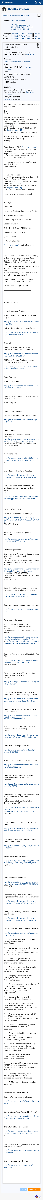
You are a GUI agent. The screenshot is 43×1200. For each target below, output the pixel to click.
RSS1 (31, 1190)
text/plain (8, 99)
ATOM (23, 1190)
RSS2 (37, 1190)
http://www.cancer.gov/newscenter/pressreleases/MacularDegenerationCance (21, 642)
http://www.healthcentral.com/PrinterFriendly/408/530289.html (21, 766)
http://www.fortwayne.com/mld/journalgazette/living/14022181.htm (21, 540)
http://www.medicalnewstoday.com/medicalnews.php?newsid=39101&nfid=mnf (21, 902)
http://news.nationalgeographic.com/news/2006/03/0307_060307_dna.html (21, 1117)
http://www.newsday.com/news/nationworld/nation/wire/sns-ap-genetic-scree (21, 440)
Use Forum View (18, 21)
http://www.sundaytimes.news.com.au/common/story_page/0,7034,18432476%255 (21, 883)
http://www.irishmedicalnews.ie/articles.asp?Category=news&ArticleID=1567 (21, 1132)
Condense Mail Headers (21, 29)
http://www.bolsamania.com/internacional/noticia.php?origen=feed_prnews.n (21, 570)
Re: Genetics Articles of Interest (17, 62)
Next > (29, 34)
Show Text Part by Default (22, 27)
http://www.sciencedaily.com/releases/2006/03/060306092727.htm (21, 717)
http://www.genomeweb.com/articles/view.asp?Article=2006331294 (21, 355)
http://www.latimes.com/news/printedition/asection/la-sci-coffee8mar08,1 (21, 661)
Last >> (37, 34)
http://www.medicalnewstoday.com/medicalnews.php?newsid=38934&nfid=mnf (21, 700)
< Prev (22, 34)
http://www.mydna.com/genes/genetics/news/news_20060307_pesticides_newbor (21, 862)
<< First (15, 34)
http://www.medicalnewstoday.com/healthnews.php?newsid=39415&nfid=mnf (21, 830)
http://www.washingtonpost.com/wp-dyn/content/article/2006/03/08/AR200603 (21, 520)
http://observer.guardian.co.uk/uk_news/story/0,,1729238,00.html (21, 333)
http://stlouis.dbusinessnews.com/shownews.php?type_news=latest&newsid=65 (21, 497)
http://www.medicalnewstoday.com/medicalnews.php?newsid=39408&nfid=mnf (21, 476)
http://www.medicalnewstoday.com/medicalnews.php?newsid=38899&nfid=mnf (21, 736)
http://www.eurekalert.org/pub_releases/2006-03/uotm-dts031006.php (21, 595)
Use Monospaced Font (20, 25)
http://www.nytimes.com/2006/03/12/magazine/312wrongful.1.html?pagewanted (21, 459)
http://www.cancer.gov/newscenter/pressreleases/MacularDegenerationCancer (21, 638)
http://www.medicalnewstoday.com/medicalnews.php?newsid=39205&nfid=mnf (21, 919)
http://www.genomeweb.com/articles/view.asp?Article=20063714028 (21, 367)
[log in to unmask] (14, 130)
